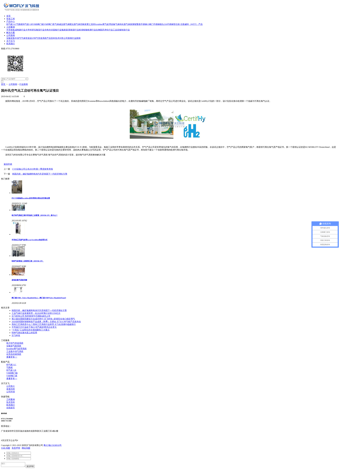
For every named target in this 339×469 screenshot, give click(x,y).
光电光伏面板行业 (52, 30)
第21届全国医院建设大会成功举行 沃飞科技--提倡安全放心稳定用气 (43, 319)
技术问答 (59, 38)
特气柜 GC (11, 24)
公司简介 (10, 386)
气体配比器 (70, 24)
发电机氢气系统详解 (19, 280)
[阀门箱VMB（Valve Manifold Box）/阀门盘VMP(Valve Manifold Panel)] (175, 290)
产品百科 (51, 38)
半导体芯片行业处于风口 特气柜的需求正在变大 (34, 327)
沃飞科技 (16, 335)
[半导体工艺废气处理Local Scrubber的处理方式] (175, 229)
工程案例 (10, 27)
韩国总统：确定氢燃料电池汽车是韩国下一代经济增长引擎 (39, 174)
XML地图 (5, 448)
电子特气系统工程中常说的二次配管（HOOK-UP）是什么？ (35, 215)
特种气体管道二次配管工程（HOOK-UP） (28, 261)
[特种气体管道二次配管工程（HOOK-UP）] (175, 251)
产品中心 (10, 21)
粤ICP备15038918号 (52, 445)
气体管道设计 (27, 38)
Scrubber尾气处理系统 (16, 349)
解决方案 (10, 32)
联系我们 (10, 44)
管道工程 (10, 19)
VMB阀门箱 (38, 24)
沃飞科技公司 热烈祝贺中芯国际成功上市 (31, 316)
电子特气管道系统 (14, 343)
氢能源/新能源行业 (70, 30)
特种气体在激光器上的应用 (24, 333)
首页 (8, 16)
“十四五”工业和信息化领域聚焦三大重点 (31, 330)
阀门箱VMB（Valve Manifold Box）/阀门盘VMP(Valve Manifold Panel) (39, 298)
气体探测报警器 (133, 24)
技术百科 (10, 402)
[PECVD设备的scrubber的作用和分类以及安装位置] (175, 187)
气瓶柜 (19, 24)
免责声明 (16, 448)
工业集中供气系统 (14, 351)
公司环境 (10, 392)
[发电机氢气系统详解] (175, 272)
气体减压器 (60, 24)
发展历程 (10, 389)
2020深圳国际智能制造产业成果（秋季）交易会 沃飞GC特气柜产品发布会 (46, 321)
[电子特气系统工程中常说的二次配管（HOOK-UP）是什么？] (175, 208)
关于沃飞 (10, 41)
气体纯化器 (120, 24)
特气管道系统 (40, 38)
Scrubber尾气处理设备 (105, 24)
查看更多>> (11, 357)
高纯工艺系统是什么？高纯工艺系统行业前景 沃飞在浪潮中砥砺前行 (44, 324)
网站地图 (26, 448)
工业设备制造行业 (121, 30)
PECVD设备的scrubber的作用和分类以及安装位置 (31, 198)
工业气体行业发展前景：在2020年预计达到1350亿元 (36, 313)
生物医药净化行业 (104, 30)
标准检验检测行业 (87, 30)
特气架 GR (27, 24)
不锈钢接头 (158, 24)
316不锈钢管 (170, 24)
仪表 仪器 (180, 24)
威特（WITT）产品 (194, 24)
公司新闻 (10, 35)
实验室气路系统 (13, 346)
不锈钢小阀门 (147, 24)
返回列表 (8, 164)
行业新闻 (76, 38)
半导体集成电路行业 (15, 30)
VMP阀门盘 (49, 24)
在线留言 (10, 408)
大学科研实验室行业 (34, 30)
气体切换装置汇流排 (85, 24)
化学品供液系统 (13, 354)
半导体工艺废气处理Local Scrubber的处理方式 (29, 240)
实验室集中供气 (13, 38)
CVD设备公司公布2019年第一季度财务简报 (32, 169)
